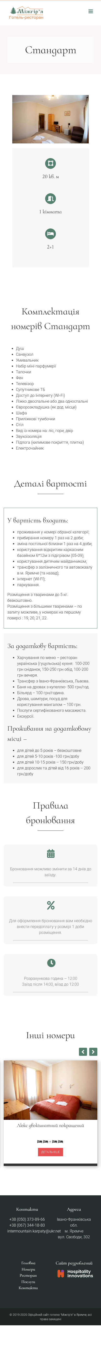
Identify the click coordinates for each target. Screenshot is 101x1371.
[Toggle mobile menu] (91, 11)
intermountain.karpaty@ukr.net (34, 1231)
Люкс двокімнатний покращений (50, 1125)
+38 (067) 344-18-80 (27, 1225)
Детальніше (50, 1152)
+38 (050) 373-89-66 (27, 1219)
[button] (93, 1052)
